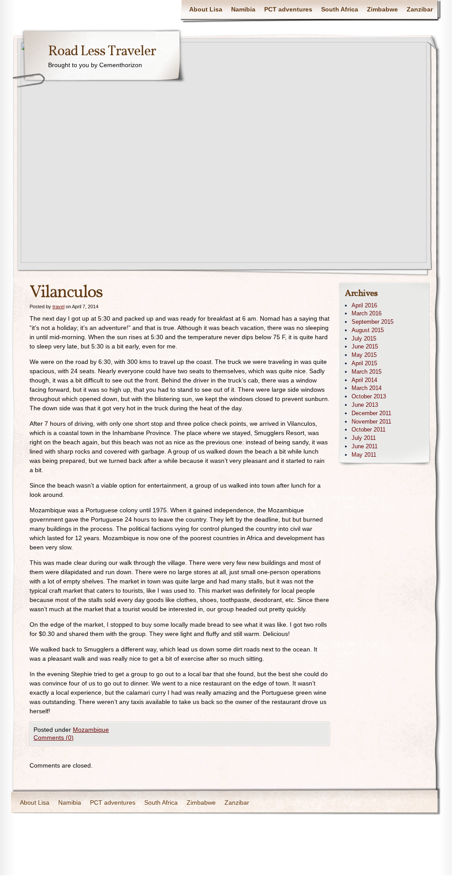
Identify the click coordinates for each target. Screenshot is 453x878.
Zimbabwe (382, 9)
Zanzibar (420, 9)
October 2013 (369, 396)
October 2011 (369, 429)
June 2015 (365, 346)
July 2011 (364, 438)
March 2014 (367, 388)
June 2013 (365, 404)
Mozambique (91, 729)
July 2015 (364, 338)
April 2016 (364, 305)
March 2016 (367, 313)
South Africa (339, 9)
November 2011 (371, 421)
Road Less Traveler (102, 51)
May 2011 (364, 454)
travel (58, 306)
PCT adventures (288, 9)
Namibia (243, 9)
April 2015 (364, 363)
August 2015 (368, 330)
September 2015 (372, 321)
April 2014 (364, 380)
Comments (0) (54, 737)
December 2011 (371, 413)
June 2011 (365, 446)
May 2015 (364, 355)
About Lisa (205, 9)
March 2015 (367, 371)
